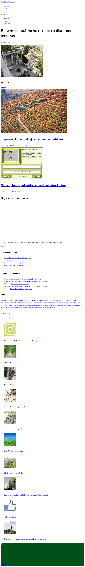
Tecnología (13, 191)
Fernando (7, 281)
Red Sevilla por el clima (13, 451)
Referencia (28, 146)
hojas (79, 303)
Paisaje (21, 146)
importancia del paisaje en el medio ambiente (32, 139)
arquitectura (73, 303)
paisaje (21, 300)
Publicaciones (36, 307)
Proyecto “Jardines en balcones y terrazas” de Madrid (26, 495)
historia (16, 307)
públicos (44, 307)
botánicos (58, 300)
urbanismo (8, 305)
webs (25, 300)
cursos (58, 305)
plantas (16, 300)
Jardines (3, 300)
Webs (19, 191)
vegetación (27, 305)
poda (29, 307)
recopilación (51, 307)
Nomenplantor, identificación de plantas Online (33, 185)
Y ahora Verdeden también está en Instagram (17, 258)
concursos (24, 303)
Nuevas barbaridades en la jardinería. (15, 263)
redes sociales (23, 307)
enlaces (3, 307)
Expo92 (21, 305)
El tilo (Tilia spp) (9, 260)
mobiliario (52, 305)
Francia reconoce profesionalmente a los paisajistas (19, 268)
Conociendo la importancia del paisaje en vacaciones (25, 539)
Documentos (69, 305)
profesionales (38, 303)
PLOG (3, 305)
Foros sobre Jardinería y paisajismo (31, 279)
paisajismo (9, 300)
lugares (62, 305)
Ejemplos (53, 303)
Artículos (16, 146)
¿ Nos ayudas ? (10, 517)
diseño (46, 300)
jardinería (35, 300)
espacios (11, 303)
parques (34, 305)
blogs (29, 300)
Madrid (17, 303)
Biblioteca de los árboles (13, 473)
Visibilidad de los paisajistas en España (16, 265)
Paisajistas (51, 300)
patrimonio (46, 303)
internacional (78, 305)
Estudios (15, 305)
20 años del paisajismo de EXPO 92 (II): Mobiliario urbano (30, 281)
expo (67, 303)
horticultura (9, 307)
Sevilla (41, 300)
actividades (65, 300)
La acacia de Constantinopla (20, 284)
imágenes (30, 303)
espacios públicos (42, 305)
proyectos (73, 300)
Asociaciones (61, 303)
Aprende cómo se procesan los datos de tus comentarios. (45, 242)
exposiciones (4, 303)
